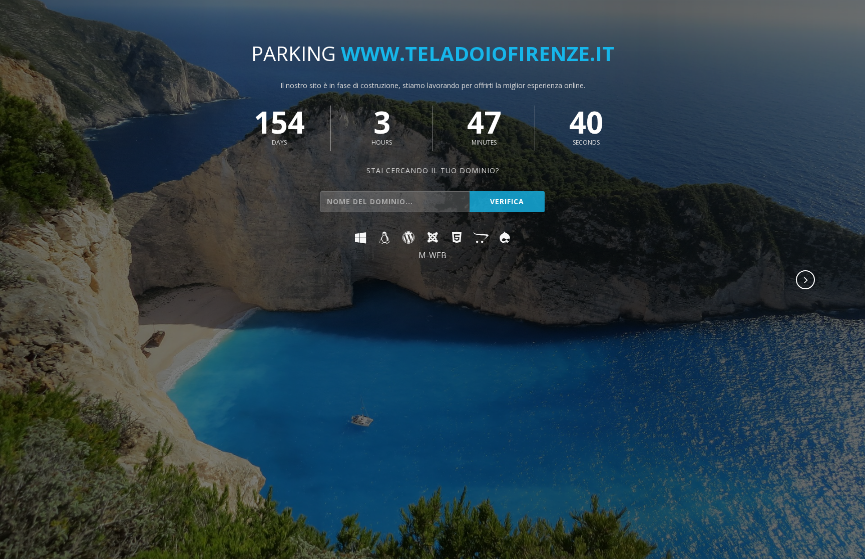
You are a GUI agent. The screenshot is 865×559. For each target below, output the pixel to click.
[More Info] (806, 280)
